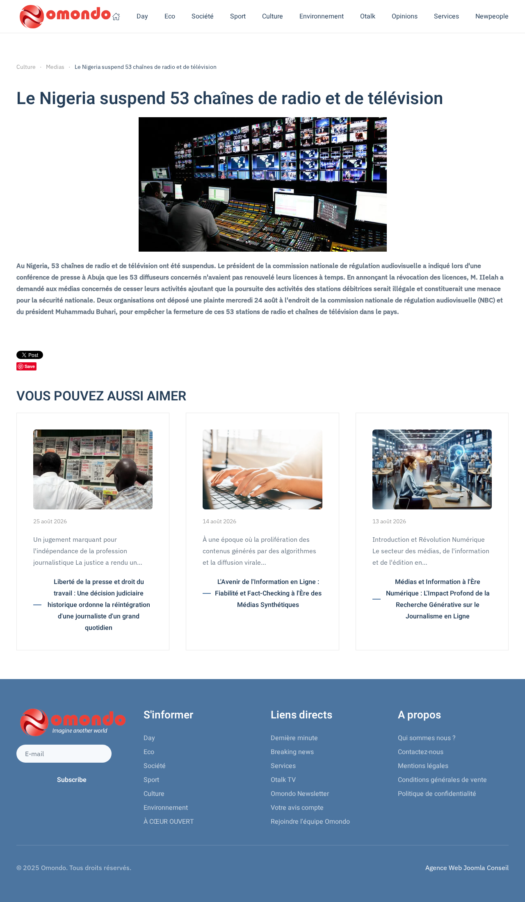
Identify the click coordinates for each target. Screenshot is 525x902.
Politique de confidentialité (437, 794)
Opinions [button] (405, 16)
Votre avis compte (297, 808)
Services (283, 766)
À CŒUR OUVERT (169, 822)
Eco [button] (169, 16)
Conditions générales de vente (442, 780)
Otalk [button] (367, 16)
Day (142, 16)
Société (155, 766)
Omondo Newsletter (300, 794)
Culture (154, 794)
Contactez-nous (420, 752)
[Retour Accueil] (64, 16)
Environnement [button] (321, 16)
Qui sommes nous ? (427, 738)
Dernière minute (294, 738)
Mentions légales (423, 766)
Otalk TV (283, 780)
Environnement (166, 808)
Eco (149, 752)
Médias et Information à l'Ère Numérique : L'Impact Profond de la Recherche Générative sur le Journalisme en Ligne (438, 599)
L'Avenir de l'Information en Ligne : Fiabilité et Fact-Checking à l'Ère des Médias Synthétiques (268, 593)
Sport (151, 780)
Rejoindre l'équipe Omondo (310, 822)
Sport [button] (238, 16)
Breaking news (292, 752)
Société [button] (203, 16)
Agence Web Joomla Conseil (467, 867)
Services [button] (446, 16)
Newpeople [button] (492, 16)
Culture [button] (272, 16)
